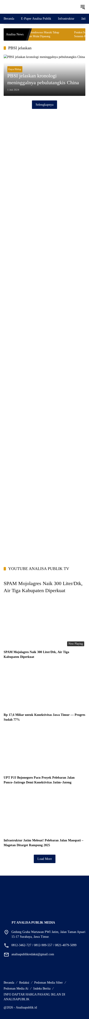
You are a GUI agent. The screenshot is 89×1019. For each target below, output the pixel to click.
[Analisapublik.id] (39, 6)
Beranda (9, 982)
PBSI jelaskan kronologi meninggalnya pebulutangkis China (43, 79)
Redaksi (24, 982)
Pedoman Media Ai (16, 988)
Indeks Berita (41, 988)
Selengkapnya (44, 104)
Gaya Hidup (14, 69)
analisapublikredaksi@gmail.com (32, 954)
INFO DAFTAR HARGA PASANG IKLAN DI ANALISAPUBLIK (34, 997)
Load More (44, 859)
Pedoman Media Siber (48, 982)
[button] (82, 7)
